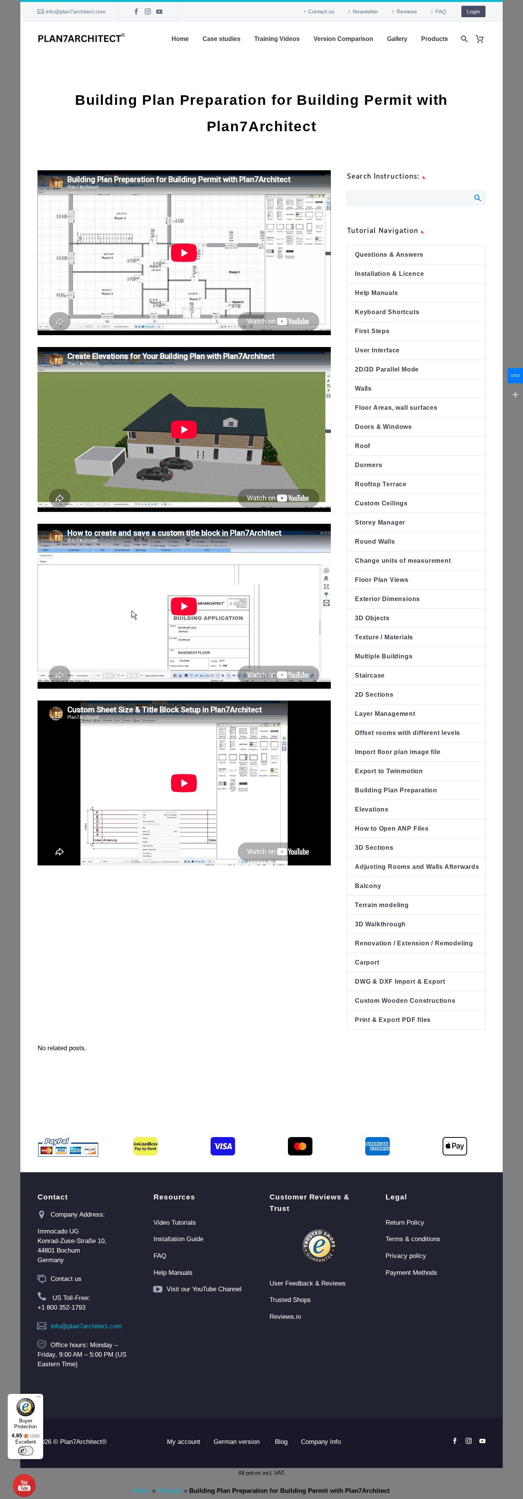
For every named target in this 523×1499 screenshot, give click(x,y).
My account (183, 1441)
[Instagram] (148, 11)
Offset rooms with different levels (407, 733)
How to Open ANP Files (392, 828)
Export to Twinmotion (389, 771)
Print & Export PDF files (393, 1020)
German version (237, 1441)
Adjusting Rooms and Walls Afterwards (417, 867)
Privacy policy (406, 1255)
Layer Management (385, 713)
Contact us (321, 11)
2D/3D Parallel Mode (387, 369)
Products (434, 39)
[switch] (25, 1450)
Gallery (397, 39)
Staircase (370, 675)
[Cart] (482, 39)
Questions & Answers (389, 254)
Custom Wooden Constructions (405, 1000)
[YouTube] (159, 11)
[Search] (463, 39)
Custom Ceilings (381, 503)
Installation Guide (178, 1239)
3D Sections (374, 847)
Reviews (407, 11)
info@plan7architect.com (76, 11)
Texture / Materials (384, 637)
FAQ (440, 11)
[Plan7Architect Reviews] (319, 1246)
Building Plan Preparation (396, 790)
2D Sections (374, 694)
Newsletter (365, 11)
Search (477, 198)
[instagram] (469, 1441)
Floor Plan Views (382, 580)
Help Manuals (376, 293)
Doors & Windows (383, 427)
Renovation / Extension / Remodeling (414, 943)
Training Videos (277, 39)
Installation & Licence (389, 273)
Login (473, 11)
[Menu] (38, 1398)
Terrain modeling (382, 905)
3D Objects (372, 618)
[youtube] (482, 1441)
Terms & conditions (413, 1239)
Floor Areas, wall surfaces (396, 407)
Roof (362, 446)
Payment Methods (411, 1272)
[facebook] (455, 1441)
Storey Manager (380, 522)
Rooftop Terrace (381, 484)
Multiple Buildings (383, 656)
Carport (367, 962)
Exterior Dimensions (387, 599)
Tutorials (169, 1490)
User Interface (377, 350)
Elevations (372, 809)
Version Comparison (343, 39)
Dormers (368, 465)
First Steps (372, 331)
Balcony (368, 886)
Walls (363, 388)
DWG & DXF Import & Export (400, 981)
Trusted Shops (290, 1299)
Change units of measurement (403, 560)
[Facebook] (136, 11)
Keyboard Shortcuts (387, 312)
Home (180, 39)
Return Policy (405, 1222)
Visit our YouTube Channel (204, 1289)
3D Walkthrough (380, 924)
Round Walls (375, 541)
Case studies (221, 39)
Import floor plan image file (397, 752)
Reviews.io (285, 1316)
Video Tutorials (175, 1222)
